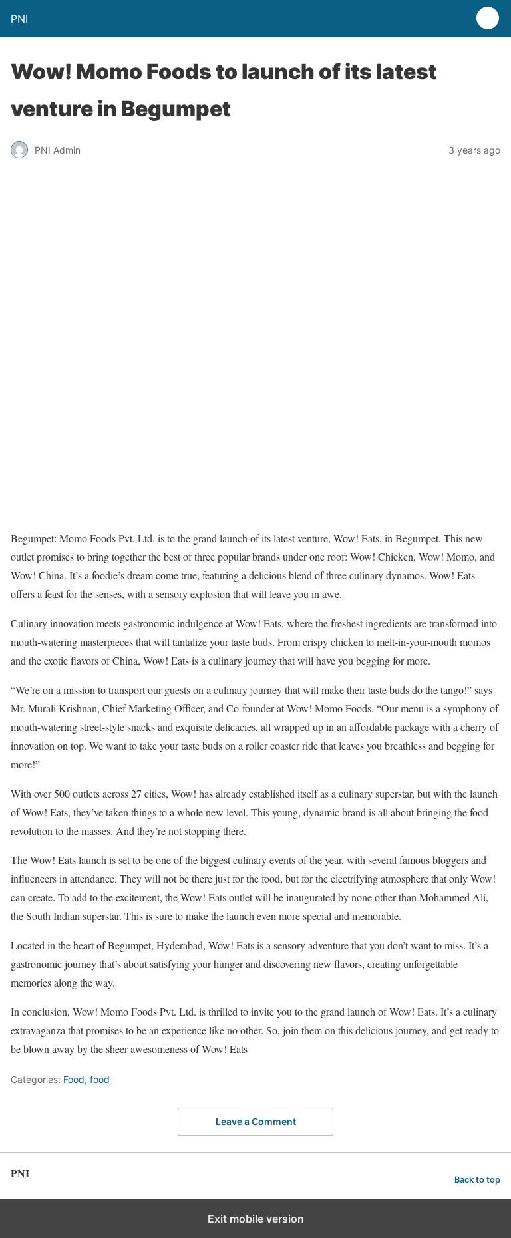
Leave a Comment (256, 1121)
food (100, 1079)
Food (74, 1079)
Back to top (477, 1180)
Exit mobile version (256, 1218)
